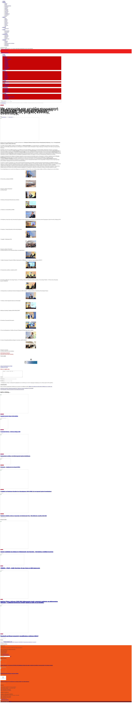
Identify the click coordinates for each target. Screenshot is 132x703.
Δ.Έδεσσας (6, 9)
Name (1, 378)
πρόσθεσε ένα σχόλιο (4, 367)
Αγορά (6, 18)
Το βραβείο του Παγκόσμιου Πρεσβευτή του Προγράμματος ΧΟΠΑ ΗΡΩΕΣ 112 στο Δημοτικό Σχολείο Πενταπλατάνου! (25, 491)
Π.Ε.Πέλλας (6, 60)
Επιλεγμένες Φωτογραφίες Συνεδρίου (6, 354)
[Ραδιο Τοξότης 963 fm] (4, 49)
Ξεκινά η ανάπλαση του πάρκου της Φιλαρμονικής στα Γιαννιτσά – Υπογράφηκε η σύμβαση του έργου (26, 551)
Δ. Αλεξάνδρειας (7, 13)
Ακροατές (6, 37)
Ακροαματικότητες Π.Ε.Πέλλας (9, 43)
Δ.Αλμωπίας (6, 11)
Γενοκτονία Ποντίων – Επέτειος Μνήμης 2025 (10, 431)
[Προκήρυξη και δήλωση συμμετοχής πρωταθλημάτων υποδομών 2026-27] (14, 632)
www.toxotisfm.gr (6, 655)
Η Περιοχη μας (7, 38)
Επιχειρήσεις (7, 45)
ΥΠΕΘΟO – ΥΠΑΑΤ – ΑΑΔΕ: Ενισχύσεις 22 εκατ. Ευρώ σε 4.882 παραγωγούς (20, 568)
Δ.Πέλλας (6, 8)
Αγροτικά (6, 20)
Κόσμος (6, 69)
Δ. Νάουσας (6, 68)
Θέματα (4, 17)
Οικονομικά (6, 22)
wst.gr (10, 701)
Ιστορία (3, 29)
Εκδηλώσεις (6, 36)
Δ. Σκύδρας (6, 10)
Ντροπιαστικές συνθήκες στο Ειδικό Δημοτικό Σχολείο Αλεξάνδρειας (15, 456)
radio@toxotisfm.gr (6, 654)
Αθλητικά (6, 19)
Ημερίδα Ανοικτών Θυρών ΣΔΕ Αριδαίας (9, 416)
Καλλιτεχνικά (7, 28)
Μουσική (4, 27)
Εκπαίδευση (2, 429)
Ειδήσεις (4, 2)
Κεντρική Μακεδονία (8, 5)
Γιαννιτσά (8, 642)
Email (1, 380)
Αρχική (3, 1)
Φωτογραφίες (7, 85)
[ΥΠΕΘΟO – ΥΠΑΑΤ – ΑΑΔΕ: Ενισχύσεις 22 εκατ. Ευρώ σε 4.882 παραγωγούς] (12, 564)
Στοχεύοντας (5, 34)
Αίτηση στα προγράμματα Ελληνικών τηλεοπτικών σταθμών (9, 673)
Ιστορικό (6, 33)
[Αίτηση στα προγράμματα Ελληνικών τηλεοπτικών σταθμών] (3, 671)
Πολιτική (6, 77)
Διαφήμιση (6, 94)
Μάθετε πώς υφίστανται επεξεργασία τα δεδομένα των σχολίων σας (40, 386)
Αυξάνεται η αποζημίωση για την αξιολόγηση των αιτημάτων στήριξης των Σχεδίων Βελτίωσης (14, 681)
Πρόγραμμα (6, 35)
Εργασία (6, 21)
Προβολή (6, 42)
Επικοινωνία (6, 44)
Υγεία (5, 26)
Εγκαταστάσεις (7, 30)
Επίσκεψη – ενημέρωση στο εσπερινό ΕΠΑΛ (10, 467)
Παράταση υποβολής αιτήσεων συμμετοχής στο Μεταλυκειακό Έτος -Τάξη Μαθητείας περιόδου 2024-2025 (23, 515)
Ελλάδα (6, 4)
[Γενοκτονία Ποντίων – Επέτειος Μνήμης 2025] (4, 428)
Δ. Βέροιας (6, 12)
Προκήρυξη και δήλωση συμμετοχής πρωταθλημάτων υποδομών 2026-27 (19, 636)
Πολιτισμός (6, 25)
